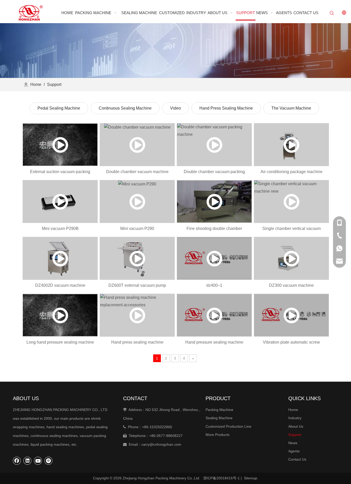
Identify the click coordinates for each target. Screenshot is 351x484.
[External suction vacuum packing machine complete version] (60, 144)
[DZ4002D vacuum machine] (60, 258)
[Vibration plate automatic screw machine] (291, 315)
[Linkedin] (27, 460)
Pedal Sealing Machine (59, 108)
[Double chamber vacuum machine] (137, 144)
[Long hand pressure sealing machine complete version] (60, 315)
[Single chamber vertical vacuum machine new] (291, 201)
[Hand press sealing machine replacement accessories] (137, 315)
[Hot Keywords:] (332, 13)
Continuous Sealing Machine (125, 108)
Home (293, 410)
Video (175, 108)
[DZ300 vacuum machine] (291, 258)
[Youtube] (38, 460)
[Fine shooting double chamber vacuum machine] (214, 201)
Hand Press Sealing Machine (226, 108)
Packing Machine (219, 410)
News (292, 443)
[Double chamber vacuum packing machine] (214, 144)
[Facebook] (17, 460)
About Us (295, 426)
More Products (217, 435)
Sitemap (250, 478)
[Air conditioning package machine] (291, 144)
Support (294, 435)
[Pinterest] (48, 460)
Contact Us (297, 459)
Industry (294, 418)
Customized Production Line (228, 426)
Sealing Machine (219, 418)
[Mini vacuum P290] (137, 201)
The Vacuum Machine (291, 108)
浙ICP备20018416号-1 (221, 478)
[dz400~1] (214, 258)
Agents (294, 451)
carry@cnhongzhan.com (161, 444)
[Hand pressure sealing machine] (214, 315)
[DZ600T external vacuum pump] (137, 258)
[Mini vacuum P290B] (60, 201)
